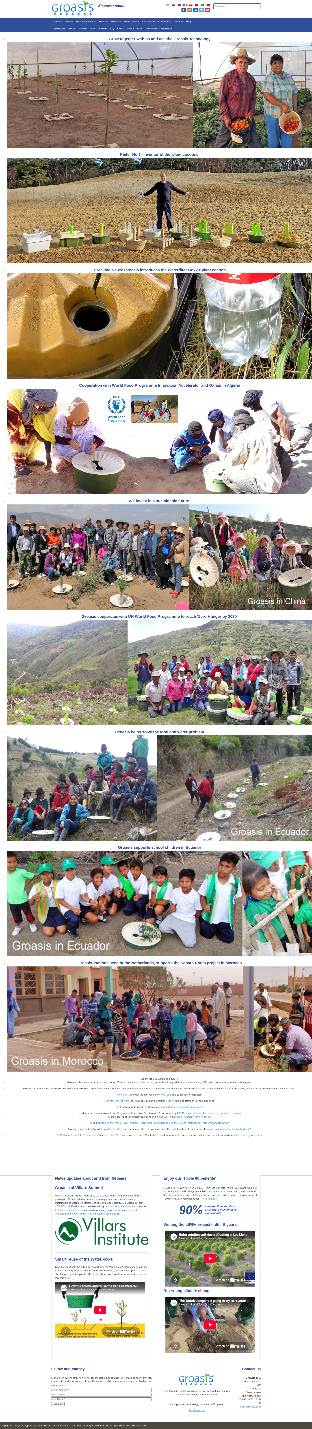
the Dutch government (249, 1135)
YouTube (166, 1094)
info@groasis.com (250, 1406)
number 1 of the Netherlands (233, 1128)
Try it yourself (209, 1198)
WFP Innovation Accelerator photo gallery (187, 1116)
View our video (125, 1094)
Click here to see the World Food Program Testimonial (121, 1122)
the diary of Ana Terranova (226, 1113)
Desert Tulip (172, 1100)
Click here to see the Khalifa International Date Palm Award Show (191, 1122)
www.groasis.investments (190, 1106)
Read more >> (197, 1410)
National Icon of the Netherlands (79, 1135)
